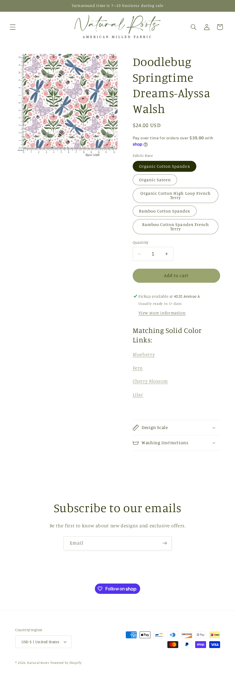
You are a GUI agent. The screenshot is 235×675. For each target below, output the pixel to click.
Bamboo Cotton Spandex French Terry (175, 226)
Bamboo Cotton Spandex (164, 210)
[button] (12, 27)
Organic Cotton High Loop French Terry (175, 195)
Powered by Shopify (66, 663)
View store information (161, 312)
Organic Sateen (155, 179)
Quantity (140, 242)
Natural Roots (38, 663)
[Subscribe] (164, 543)
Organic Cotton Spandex (164, 166)
